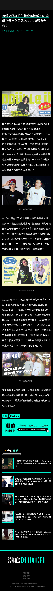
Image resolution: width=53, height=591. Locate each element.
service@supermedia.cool (30, 583)
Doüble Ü (14, 415)
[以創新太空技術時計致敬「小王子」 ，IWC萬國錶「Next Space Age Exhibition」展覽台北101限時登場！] (8, 517)
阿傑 (5, 415)
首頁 (3, 31)
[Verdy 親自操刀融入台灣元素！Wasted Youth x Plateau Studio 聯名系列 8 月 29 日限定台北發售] (8, 534)
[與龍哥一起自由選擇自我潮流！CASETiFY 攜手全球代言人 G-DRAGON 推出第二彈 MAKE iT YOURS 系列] (8, 481)
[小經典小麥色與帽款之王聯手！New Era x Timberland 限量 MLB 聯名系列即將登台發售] (8, 463)
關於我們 (26, 573)
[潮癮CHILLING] (26, 560)
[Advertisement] (26, 62)
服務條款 (26, 576)
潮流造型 (11, 31)
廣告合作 (26, 578)
